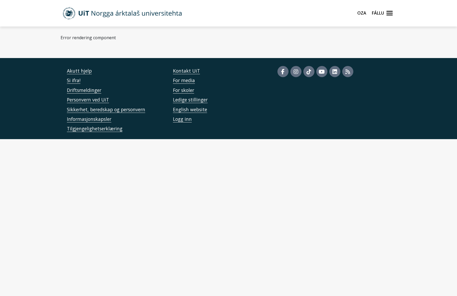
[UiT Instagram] (295, 71)
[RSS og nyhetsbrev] (347, 71)
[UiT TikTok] (308, 71)
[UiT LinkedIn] (334, 71)
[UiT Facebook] (283, 71)
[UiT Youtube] (321, 71)
